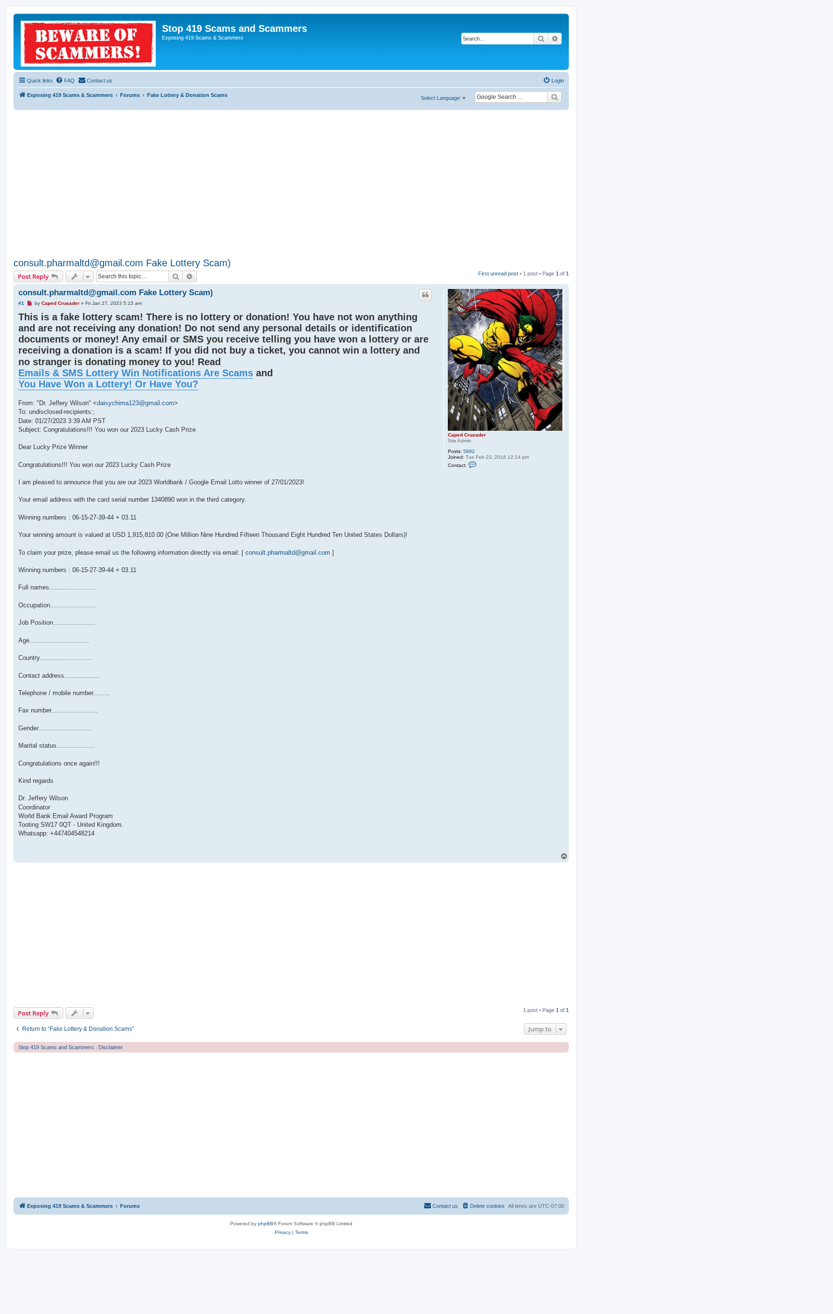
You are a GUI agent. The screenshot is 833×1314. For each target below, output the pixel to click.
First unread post (498, 273)
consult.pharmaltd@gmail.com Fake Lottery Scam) (122, 263)
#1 (21, 303)
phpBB (265, 1223)
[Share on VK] (414, 850)
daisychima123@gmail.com (135, 403)
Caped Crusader (467, 435)
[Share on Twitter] (366, 850)
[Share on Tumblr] (426, 850)
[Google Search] (554, 97)
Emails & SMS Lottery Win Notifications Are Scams (135, 373)
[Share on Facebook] (354, 850)
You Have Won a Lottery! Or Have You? (108, 384)
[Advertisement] (291, 182)
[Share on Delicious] (402, 850)
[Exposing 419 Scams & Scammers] (89, 42)
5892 (469, 451)
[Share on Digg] (378, 850)
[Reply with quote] (425, 295)
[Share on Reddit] (390, 850)
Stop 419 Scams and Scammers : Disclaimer (70, 1047)
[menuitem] (65, 80)
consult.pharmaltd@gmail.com (287, 552)
